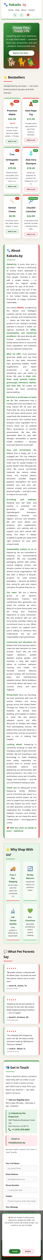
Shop (17, 10)
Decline (28, 1251)
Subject (9, 1196)
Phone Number (12, 1185)
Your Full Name (12, 1163)
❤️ (28, 15)
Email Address (12, 1174)
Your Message (12, 1207)
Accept (14, 1251)
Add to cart (12, 141)
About (23, 10)
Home (10, 10)
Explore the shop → (21, 53)
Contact (31, 10)
